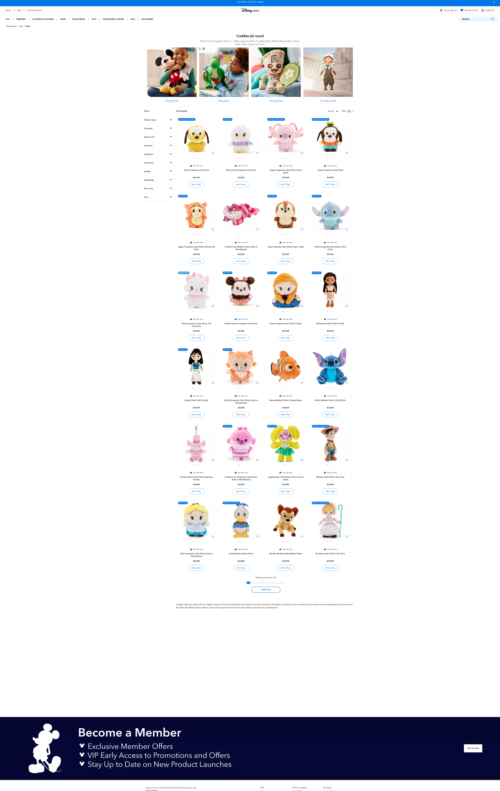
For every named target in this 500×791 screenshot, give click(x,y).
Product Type (150, 120)
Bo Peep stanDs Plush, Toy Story (330, 553)
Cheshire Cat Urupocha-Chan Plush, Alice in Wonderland (241, 478)
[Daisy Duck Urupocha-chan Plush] (241, 138)
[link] (171, 101)
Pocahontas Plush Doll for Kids (330, 323)
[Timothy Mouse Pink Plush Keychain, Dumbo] (196, 445)
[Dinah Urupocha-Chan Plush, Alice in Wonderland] (241, 368)
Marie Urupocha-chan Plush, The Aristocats (196, 324)
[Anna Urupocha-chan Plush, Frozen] (285, 292)
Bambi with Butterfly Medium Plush (285, 553)
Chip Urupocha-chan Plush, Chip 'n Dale (286, 247)
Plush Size (148, 188)
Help (19, 10)
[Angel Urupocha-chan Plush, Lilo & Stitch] (285, 138)
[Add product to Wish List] (213, 153)
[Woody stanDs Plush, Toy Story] (330, 445)
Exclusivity (149, 163)
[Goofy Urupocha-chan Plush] (330, 138)
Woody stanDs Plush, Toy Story (330, 477)
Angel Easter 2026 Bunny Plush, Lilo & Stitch (285, 478)
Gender (147, 171)
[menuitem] (6, 19)
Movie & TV (149, 137)
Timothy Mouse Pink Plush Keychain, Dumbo (196, 478)
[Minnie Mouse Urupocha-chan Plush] (241, 292)
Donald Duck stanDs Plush (241, 553)
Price (146, 197)
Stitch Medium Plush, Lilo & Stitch (330, 400)
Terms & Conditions (300, 788)
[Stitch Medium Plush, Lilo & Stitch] (330, 368)
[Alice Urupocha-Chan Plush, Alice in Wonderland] (196, 522)
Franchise (148, 145)
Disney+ (8, 10)
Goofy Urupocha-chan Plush (330, 170)
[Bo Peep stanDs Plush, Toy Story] (330, 522)
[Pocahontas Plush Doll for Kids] (330, 292)
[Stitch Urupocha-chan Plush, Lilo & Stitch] (330, 215)
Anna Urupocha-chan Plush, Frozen (286, 323)
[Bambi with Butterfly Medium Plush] (285, 522)
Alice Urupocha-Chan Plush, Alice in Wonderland (196, 555)
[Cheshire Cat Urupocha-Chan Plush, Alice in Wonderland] (241, 445)
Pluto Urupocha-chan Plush (196, 170)
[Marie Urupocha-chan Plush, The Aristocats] (196, 292)
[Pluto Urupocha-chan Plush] (196, 138)
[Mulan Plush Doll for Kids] (196, 368)
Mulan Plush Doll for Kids (196, 400)
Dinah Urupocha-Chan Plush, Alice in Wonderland (241, 401)
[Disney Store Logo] (250, 10)
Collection (148, 154)
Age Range (149, 180)
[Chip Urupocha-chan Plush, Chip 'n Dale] (285, 215)
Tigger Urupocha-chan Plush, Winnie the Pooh (196, 248)
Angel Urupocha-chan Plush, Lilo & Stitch (286, 171)
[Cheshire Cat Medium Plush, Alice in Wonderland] (241, 215)
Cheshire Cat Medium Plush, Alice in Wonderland (241, 248)
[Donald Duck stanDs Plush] (241, 522)
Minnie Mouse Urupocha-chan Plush (241, 323)
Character (148, 128)
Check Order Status (34, 10)
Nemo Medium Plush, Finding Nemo (285, 400)
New (262, 788)
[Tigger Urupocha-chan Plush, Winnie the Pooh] (196, 215)
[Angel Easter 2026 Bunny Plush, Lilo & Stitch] (285, 445)
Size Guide (327, 788)
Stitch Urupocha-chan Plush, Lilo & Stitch (330, 248)
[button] (493, 3)
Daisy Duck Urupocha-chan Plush (241, 170)
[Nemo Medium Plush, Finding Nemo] (285, 368)
